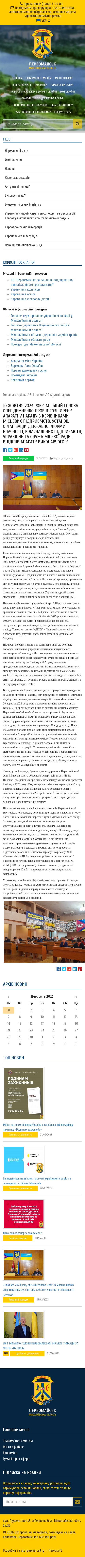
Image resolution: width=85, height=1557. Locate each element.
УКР (44, 21)
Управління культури (25, 289)
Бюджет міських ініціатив (23, 204)
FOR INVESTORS (62, 112)
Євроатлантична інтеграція (23, 227)
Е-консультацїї (15, 195)
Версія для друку (63, 458)
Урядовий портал (23, 380)
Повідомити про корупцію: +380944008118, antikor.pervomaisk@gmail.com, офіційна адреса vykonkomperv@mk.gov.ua (42, 12)
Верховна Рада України (27, 366)
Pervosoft (55, 1550)
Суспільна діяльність (20, 1134)
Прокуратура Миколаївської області (36, 344)
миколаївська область (42, 65)
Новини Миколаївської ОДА (23, 245)
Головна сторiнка (14, 395)
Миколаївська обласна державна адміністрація (44, 335)
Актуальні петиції (17, 186)
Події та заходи (17, 1238)
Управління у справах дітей (30, 299)
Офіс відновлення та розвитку (33, 112)
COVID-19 (26, 98)
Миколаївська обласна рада (30, 340)
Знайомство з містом (39, 78)
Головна (17, 78)
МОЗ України (67, 91)
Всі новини (37, 395)
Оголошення (13, 160)
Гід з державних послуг (49, 98)
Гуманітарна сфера (62, 85)
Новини (10, 169)
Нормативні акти (16, 151)
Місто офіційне (64, 78)
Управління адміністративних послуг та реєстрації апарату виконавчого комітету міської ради (40, 215)
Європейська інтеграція (21, 236)
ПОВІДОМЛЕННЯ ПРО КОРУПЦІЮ (30, 105)
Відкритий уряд (21, 85)
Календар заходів (17, 178)
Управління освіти (23, 294)
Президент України (24, 375)
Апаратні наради (59, 395)
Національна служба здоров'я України (34, 91)
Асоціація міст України (26, 361)
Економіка (41, 85)
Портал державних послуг (29, 370)
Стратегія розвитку (62, 105)
